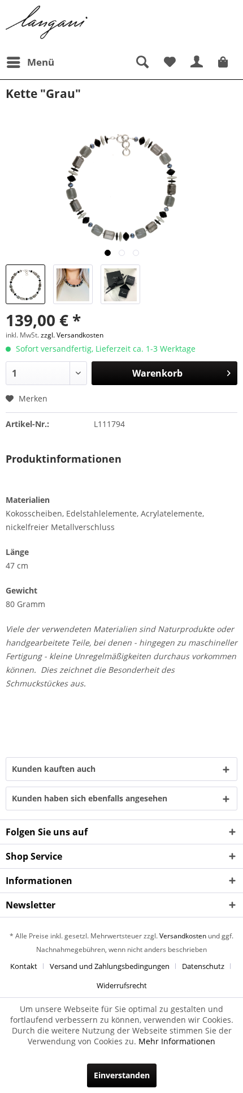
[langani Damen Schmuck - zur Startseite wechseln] (47, 23)
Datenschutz (203, 966)
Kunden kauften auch (54, 768)
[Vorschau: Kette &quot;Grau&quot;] (25, 284)
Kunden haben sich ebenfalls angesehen (89, 798)
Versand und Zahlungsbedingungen (110, 966)
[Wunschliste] (169, 62)
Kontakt (23, 966)
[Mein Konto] (197, 62)
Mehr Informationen (176, 1041)
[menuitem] (30, 62)
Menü (40, 62)
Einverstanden (122, 1075)
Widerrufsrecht (122, 985)
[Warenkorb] (225, 62)
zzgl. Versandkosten (72, 335)
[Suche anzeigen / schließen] (142, 62)
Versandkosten (182, 936)
